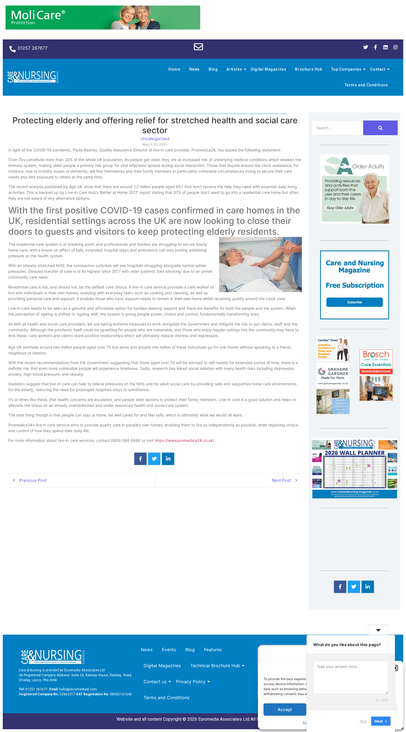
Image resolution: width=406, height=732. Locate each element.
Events (169, 649)
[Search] (380, 128)
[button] (395, 668)
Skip (363, 720)
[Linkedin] (386, 47)
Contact (377, 69)
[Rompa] (354, 222)
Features (213, 649)
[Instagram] (395, 47)
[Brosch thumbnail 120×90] (376, 372)
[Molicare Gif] (103, 28)
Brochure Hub (308, 69)
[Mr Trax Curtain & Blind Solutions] (333, 412)
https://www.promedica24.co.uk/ (184, 440)
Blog (213, 69)
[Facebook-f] (376, 47)
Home (174, 69)
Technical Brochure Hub (215, 665)
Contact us (155, 681)
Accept (285, 709)
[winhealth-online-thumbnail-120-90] (333, 359)
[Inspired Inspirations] (376, 399)
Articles (234, 69)
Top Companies (346, 69)
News (194, 69)
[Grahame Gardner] (333, 386)
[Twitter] (366, 47)
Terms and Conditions (366, 85)
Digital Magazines (268, 69)
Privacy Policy (190, 681)
